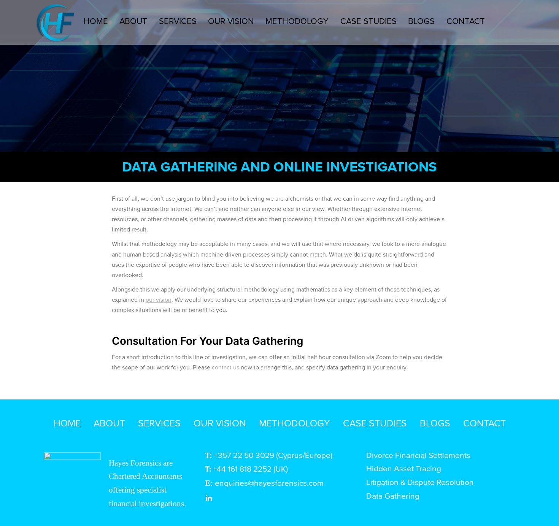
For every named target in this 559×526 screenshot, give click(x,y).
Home (96, 21)
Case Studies (368, 21)
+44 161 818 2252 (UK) (250, 468)
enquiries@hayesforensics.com (269, 482)
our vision (159, 299)
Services (178, 21)
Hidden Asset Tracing (403, 468)
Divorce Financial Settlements (418, 455)
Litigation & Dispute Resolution (420, 482)
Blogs (421, 21)
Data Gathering (393, 495)
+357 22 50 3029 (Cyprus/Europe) (273, 455)
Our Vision (231, 21)
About (133, 21)
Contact (465, 21)
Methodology (297, 21)
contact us (225, 367)
